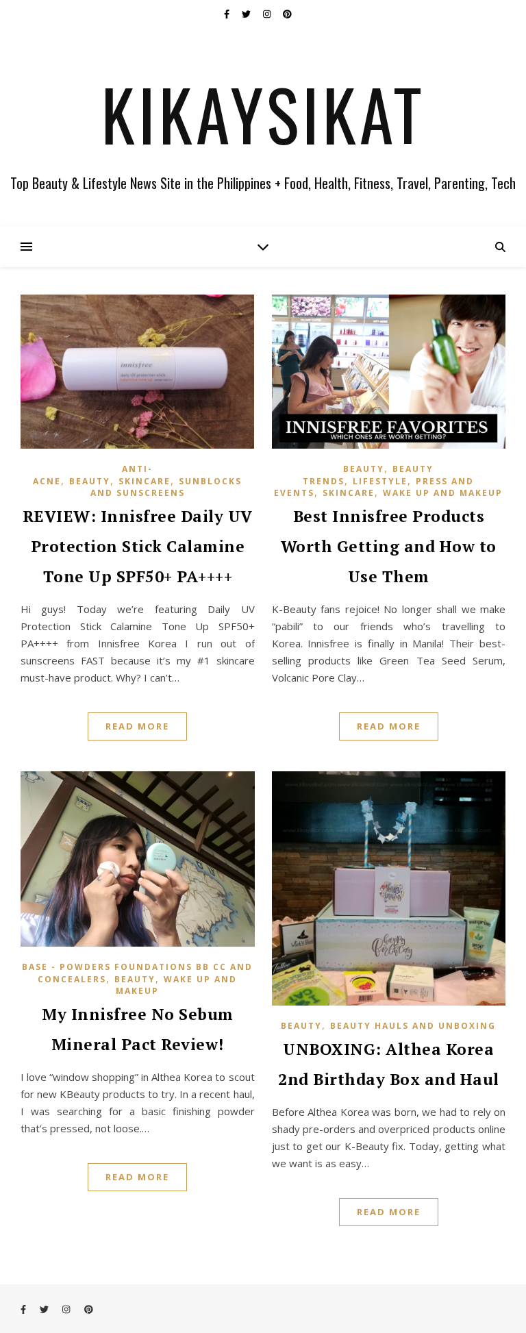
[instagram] (268, 14)
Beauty (89, 481)
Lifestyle (380, 481)
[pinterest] (287, 14)
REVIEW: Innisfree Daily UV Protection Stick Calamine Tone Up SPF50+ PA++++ (138, 546)
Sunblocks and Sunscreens (166, 487)
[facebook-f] (227, 14)
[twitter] (247, 14)
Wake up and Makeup (443, 493)
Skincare (144, 481)
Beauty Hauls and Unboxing (413, 1026)
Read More (137, 726)
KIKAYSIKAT (263, 113)
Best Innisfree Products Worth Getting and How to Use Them (389, 546)
